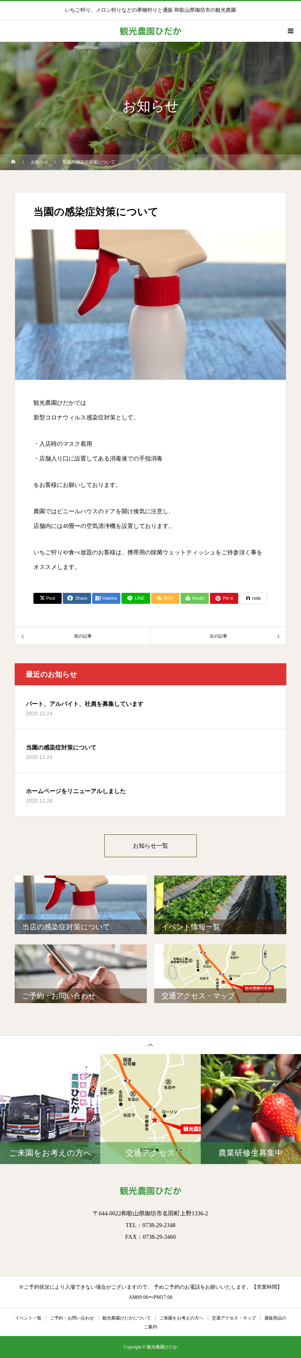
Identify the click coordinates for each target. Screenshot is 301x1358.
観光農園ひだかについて (126, 1318)
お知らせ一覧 (150, 846)
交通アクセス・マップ (234, 1318)
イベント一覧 (28, 1318)
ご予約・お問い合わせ (72, 1318)
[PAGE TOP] (150, 1044)
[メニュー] (290, 31)
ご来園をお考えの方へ (181, 1318)
